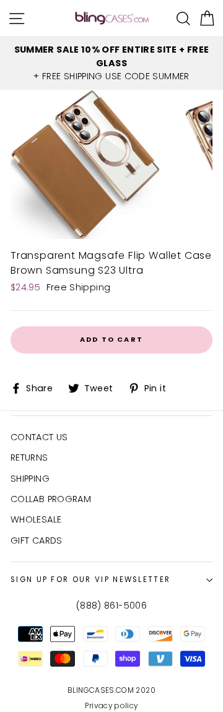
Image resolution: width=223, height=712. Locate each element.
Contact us (39, 437)
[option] (111, 63)
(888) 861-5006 (111, 605)
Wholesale (36, 519)
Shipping (30, 478)
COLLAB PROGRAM (51, 499)
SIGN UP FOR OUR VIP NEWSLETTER (90, 579)
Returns (29, 457)
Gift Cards (37, 540)
